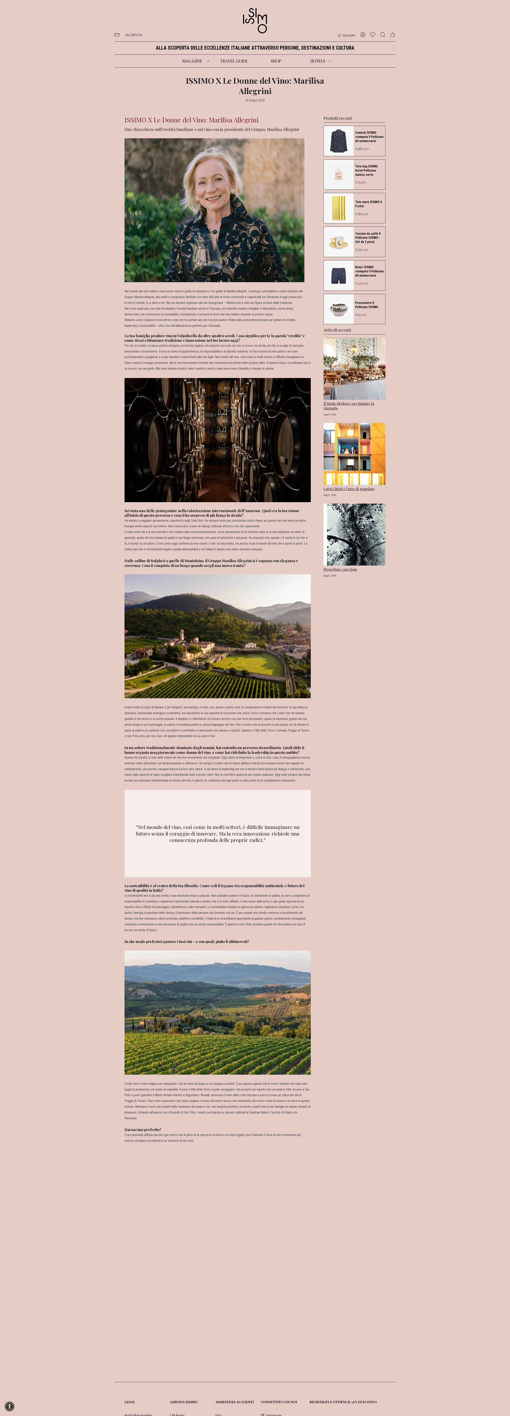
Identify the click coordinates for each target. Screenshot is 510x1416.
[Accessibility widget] (9, 1406)
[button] (192, 61)
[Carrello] (393, 34)
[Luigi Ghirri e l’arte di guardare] (355, 454)
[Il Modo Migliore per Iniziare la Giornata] (355, 369)
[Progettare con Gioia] (355, 535)
